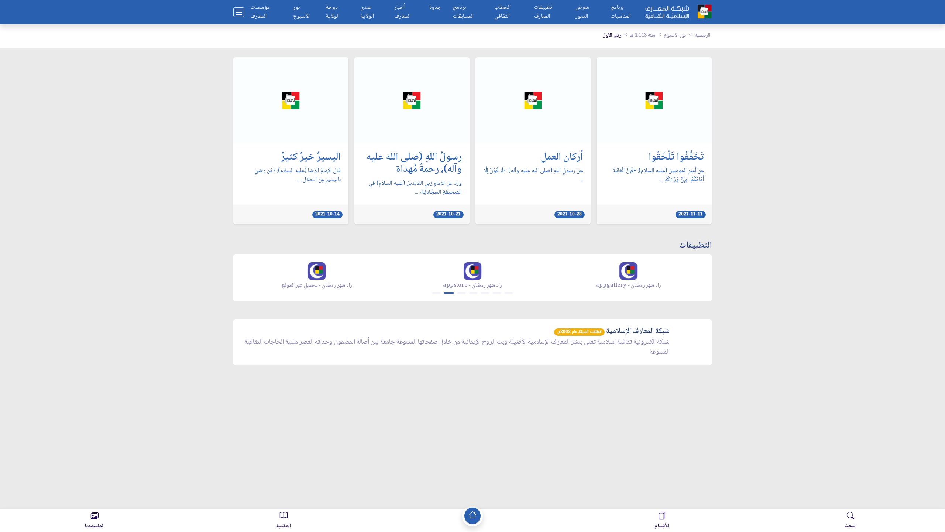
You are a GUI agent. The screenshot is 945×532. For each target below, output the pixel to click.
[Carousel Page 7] (508, 293)
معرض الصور (582, 12)
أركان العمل (562, 157)
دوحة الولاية (332, 12)
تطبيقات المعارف (543, 12)
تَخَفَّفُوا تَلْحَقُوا (676, 157)
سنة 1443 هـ (642, 35)
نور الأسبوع (301, 12)
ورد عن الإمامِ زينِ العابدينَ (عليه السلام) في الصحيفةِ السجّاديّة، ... (415, 188)
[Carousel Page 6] (496, 293)
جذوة (435, 8)
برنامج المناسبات (621, 12)
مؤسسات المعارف (260, 12)
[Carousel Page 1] (436, 293)
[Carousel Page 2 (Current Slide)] (449, 293)
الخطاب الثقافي (502, 12)
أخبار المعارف (402, 12)
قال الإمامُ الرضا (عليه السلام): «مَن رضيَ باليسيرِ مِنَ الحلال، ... (297, 175)
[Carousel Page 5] (485, 293)
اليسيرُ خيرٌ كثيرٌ (311, 157)
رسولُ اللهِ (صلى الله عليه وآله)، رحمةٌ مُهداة (414, 163)
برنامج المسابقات (463, 12)
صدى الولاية (367, 12)
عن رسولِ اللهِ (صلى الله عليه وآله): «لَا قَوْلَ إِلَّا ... (533, 175)
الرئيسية (702, 35)
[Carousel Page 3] (461, 293)
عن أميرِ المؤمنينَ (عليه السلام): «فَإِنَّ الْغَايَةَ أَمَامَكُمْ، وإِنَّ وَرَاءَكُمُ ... (658, 175)
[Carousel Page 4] (473, 293)
